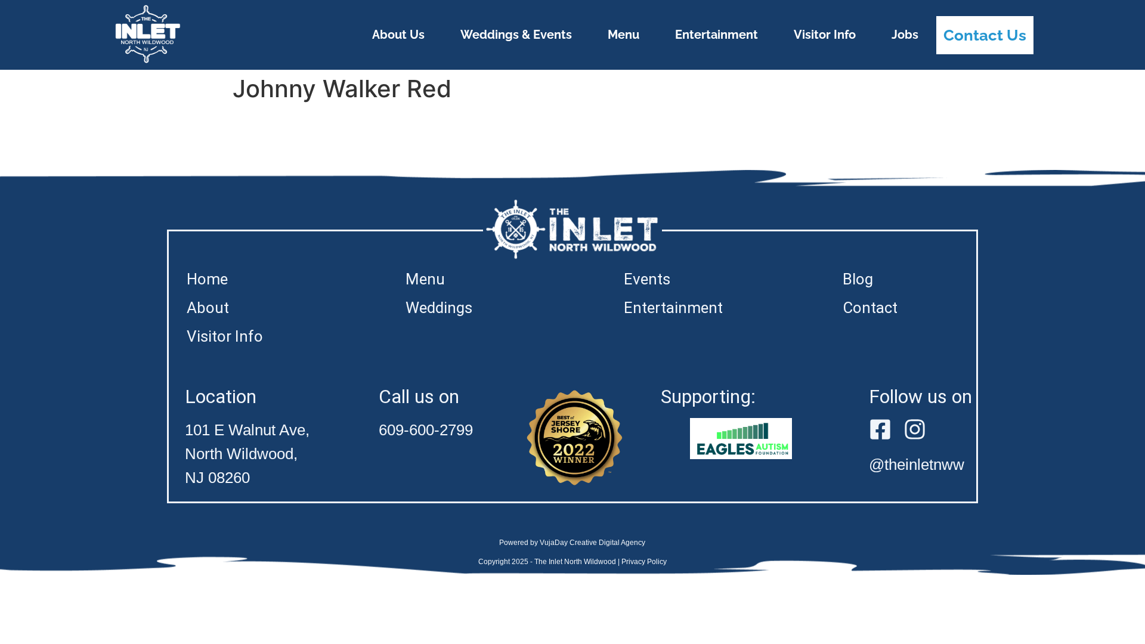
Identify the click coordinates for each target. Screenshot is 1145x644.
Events (647, 279)
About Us (398, 35)
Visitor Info (825, 35)
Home (207, 279)
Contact (870, 308)
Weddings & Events (516, 35)
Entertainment (716, 35)
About (208, 308)
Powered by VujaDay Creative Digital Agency (572, 542)
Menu (623, 35)
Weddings (439, 308)
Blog (858, 279)
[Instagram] (914, 429)
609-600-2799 (426, 430)
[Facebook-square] (880, 429)
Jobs (905, 35)
